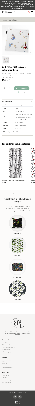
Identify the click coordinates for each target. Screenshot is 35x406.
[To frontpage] (7, 12)
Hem (3, 19)
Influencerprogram (8, 352)
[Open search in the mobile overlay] (14, 12)
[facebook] (15, 397)
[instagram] (20, 397)
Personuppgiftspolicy (8, 347)
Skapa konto (6, 349)
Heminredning (10, 19)
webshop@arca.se (7, 367)
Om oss (4, 342)
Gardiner (4, 377)
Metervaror (5, 375)
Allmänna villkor (7, 345)
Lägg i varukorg (21, 88)
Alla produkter (6, 382)
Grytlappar (18, 19)
